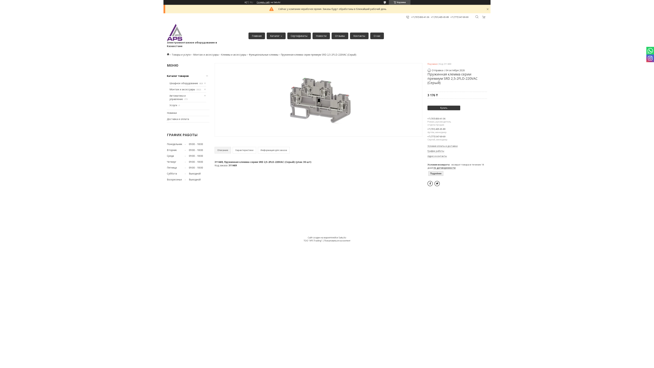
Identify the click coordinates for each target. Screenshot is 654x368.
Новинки (172, 112)
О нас (377, 35)
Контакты (359, 35)
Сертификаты (299, 35)
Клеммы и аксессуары (233, 54)
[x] (437, 183)
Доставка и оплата (178, 119)
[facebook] (430, 183)
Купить (443, 108)
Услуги (173, 105)
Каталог (275, 35)
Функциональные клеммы (263, 54)
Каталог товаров (178, 76)
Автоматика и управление (177, 97)
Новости (321, 35)
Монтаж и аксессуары (206, 54)
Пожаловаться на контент (337, 240)
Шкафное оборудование (183, 83)
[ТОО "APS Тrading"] (174, 32)
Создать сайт (263, 2)
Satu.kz (342, 237)
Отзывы (340, 35)
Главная (257, 35)
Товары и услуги (181, 54)
